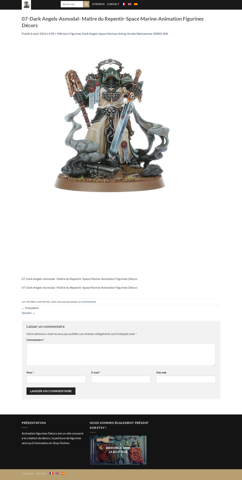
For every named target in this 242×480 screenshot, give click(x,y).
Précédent (30, 308)
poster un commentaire (83, 301)
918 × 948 (55, 33)
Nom (30, 372)
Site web (161, 372)
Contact (113, 4)
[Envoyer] (86, 4)
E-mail (96, 372)
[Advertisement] (121, 248)
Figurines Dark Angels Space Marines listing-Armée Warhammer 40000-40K (118, 33)
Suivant (28, 313)
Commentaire (35, 339)
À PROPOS (98, 4)
